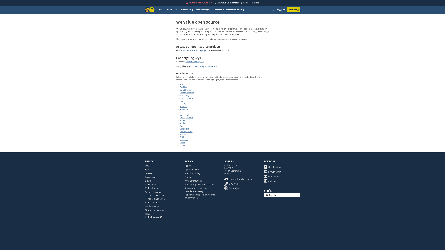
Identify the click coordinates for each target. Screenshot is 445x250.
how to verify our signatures (205, 66)
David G (183, 87)
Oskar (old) (184, 129)
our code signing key (194, 61)
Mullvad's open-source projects (194, 50)
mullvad (272, 181)
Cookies (188, 177)
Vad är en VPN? (152, 202)
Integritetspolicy (192, 173)
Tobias (183, 145)
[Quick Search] (272, 9)
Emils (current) (186, 98)
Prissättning (187, 9)
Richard (183, 134)
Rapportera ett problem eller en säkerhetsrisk (200, 196)
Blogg (148, 180)
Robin (182, 137)
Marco (182, 120)
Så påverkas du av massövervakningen (155, 193)
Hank (182, 101)
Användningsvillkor (194, 180)
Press (147, 213)
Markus (183, 123)
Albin (182, 84)
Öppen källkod (192, 169)
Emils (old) (184, 95)
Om (147, 165)
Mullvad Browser (153, 188)
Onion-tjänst (235, 188)
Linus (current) (186, 117)
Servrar (148, 173)
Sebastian (184, 140)
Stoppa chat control (154, 210)
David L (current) (187, 92)
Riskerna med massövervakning (229, 9)
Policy (188, 165)
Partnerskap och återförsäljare (199, 184)
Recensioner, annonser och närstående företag (198, 190)
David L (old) (185, 90)
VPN (161, 9)
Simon (182, 142)
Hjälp (147, 169)
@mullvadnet (274, 167)
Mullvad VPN (151, 184)
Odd (182, 126)
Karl (181, 112)
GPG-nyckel (234, 183)
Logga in (281, 9)
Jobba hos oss (152, 217)
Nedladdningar (203, 9)
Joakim (183, 104)
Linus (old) (184, 115)
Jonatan (183, 106)
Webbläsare (172, 9)
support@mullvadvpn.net (241, 179)
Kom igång (294, 9)
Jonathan (184, 109)
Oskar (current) (186, 131)
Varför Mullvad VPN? (155, 198)
